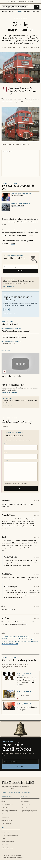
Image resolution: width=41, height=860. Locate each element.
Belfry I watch (25, 804)
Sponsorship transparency (29, 810)
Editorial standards (7, 804)
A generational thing (17, 206)
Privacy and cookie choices (10, 835)
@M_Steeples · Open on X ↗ (10, 392)
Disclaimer (5, 845)
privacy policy (23, 483)
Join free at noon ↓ (9, 405)
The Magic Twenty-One (18, 195)
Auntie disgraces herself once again (27, 708)
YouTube (4, 792)
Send (20, 488)
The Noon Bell (15, 792)
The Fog (19, 11)
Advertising (25, 801)
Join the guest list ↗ (9, 286)
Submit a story (6, 817)
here (13, 244)
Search (20, 270)
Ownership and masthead (9, 810)
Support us (26, 792)
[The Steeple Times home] (15, 7)
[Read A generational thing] (6, 207)
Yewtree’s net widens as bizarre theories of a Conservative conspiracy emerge (27, 680)
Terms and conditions (8, 841)
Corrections (5, 807)
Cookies (4, 838)
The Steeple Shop (7, 823)
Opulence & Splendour (31, 11)
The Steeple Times (10, 47)
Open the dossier (9, 314)
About (3, 801)
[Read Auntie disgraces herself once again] (9, 706)
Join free (20, 766)
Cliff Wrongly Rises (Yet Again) (14, 337)
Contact (4, 814)
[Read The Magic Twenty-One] (6, 197)
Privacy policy (6, 832)
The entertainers (8, 344)
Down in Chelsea (24, 695)
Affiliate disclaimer (7, 848)
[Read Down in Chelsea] (9, 694)
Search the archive (7, 820)
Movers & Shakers (8, 11)
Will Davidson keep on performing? (16, 331)
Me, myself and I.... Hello (11, 376)
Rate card (24, 807)
